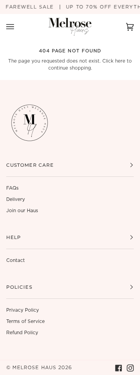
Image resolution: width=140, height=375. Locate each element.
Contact (15, 260)
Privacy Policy (22, 310)
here (120, 61)
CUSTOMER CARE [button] (30, 165)
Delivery (15, 199)
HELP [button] (13, 237)
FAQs (12, 188)
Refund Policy (22, 332)
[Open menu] (18, 27)
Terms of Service (25, 321)
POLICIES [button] (19, 287)
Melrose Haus (34, 367)
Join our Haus (22, 210)
